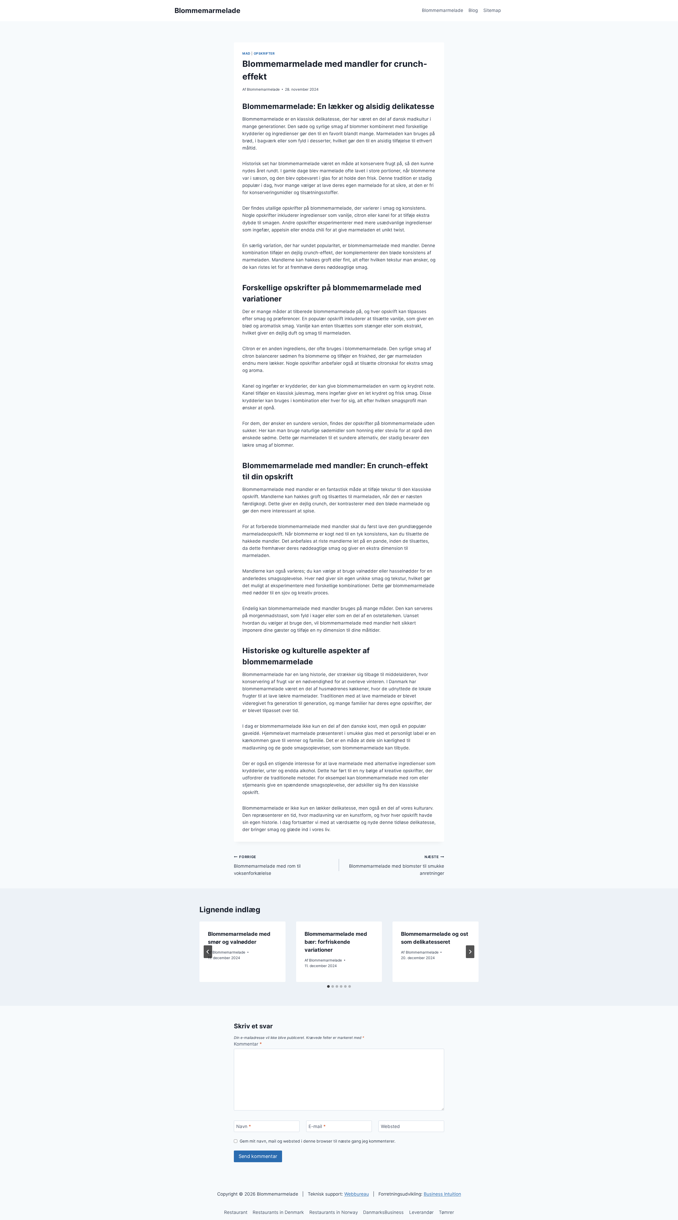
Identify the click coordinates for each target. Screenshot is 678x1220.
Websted (390, 1126)
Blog (473, 10)
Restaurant (235, 1212)
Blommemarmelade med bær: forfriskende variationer (336, 942)
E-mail (317, 1126)
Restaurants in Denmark (278, 1212)
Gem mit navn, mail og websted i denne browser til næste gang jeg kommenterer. (317, 1141)
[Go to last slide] (208, 951)
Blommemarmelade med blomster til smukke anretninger (396, 865)
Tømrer (446, 1212)
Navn (243, 1126)
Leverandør (421, 1212)
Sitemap (492, 10)
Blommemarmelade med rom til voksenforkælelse (267, 865)
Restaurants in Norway (333, 1212)
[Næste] (470, 951)
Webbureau (356, 1194)
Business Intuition (442, 1194)
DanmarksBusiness (383, 1212)
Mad (246, 53)
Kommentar (248, 1044)
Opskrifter (264, 53)
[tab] (328, 986)
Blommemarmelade (442, 10)
